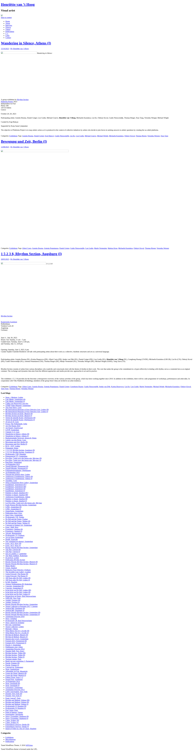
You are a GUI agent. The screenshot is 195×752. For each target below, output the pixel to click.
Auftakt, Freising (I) (12, 602)
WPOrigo (29, 745)
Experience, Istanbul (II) (14, 529)
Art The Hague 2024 (12, 426)
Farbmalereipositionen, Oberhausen (18, 470)
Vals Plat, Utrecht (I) (12, 552)
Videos (7, 29)
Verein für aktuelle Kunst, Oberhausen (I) (20, 420)
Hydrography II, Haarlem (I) (15, 708)
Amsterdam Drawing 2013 (14, 690)
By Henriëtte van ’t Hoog (19, 49)
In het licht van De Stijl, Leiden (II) (17, 592)
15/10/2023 (5, 49)
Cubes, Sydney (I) (11, 722)
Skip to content (6, 17)
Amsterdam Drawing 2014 (14, 649)
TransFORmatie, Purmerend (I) (16, 468)
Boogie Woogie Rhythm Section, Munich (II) (21, 562)
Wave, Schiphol (11, 619)
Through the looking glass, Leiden (17, 474)
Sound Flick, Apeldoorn (14, 679)
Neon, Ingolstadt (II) (12, 683)
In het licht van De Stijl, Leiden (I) (17, 594)
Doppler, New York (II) (13, 694)
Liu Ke (72, 136)
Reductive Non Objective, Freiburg (18, 570)
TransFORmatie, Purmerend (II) (16, 466)
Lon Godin (80, 136)
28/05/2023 (5, 259)
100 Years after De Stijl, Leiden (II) (17, 578)
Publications (9, 31)
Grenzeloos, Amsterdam (14, 688)
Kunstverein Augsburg (9, 322)
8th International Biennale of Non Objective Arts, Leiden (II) (27, 410)
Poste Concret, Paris (13, 698)
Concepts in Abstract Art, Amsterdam (18, 525)
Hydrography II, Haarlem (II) (15, 706)
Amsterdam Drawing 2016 (14, 617)
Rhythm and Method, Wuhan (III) (17, 700)
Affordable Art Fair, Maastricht (16, 671)
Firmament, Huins (11, 448)
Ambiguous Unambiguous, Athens (17, 497)
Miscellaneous (10, 739)
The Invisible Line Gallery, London (18, 572)
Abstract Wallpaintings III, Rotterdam (18, 584)
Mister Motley (10, 566)
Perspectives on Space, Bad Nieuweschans (20, 596)
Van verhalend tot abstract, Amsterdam (19, 541)
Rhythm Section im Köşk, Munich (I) (18, 416)
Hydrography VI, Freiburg (14, 535)
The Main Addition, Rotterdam (16, 556)
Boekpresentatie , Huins (20, 438)
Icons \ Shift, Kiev (11, 527)
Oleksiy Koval (129, 136)
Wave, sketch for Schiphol (14, 623)
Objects (8, 27)
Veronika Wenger (153, 136)
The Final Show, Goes (13, 408)
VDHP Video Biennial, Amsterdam (18, 405)
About (7, 23)
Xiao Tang (164, 136)
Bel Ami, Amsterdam (12, 625)
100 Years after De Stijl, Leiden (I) (17, 580)
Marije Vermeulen (100, 248)
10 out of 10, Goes (12, 422)
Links (7, 36)
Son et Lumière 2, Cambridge (16, 554)
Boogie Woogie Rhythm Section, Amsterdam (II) (22, 612)
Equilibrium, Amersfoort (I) (15, 491)
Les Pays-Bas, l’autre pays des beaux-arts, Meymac (23, 503)
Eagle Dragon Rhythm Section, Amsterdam (20, 505)
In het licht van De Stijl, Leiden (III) (18, 590)
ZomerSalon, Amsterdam (14, 511)
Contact (8, 38)
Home (7, 21)
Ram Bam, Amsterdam (13, 462)
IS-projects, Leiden (12, 558)
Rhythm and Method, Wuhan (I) (16, 704)
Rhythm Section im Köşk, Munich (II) (19, 414)
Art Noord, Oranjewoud (14, 428)
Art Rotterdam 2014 (12, 681)
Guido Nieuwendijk (62, 136)
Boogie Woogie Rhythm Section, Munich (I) (21, 564)
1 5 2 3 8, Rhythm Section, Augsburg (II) (20, 450)
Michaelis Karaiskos (116, 136)
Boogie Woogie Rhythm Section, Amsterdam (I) (22, 614)
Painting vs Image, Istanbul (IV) (16, 493)
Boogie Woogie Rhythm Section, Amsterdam (21, 548)
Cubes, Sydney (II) (12, 720)
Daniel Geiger (39, 136)
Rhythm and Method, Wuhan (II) (17, 702)
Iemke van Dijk (104, 387)
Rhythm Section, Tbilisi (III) (15, 653)
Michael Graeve (90, 136)
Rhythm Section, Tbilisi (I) (14, 657)
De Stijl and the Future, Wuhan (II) (17, 521)
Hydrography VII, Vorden (14, 517)
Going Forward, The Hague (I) (16, 576)
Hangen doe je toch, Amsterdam (16, 639)
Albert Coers (26, 248)
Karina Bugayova (117, 387)
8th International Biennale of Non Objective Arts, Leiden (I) (26, 412)
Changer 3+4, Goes (12, 432)
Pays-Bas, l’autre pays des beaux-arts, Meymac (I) (23, 460)
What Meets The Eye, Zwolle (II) (17, 631)
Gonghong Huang (76, 387)
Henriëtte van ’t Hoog (18, 4)
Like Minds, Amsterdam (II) (15, 399)
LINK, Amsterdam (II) (13, 507)
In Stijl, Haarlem (11, 582)
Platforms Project (7, 102)
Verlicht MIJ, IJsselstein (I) (14, 610)
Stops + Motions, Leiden (14, 397)
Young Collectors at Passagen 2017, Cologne (21, 606)
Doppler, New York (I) (13, 696)
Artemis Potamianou (51, 248)
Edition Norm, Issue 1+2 (14, 677)
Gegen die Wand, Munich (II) (16, 673)
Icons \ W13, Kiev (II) (13, 543)
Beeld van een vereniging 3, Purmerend (19, 661)
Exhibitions (13, 136)
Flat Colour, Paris (11, 710)
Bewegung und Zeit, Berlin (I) (24, 141)
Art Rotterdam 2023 (12, 464)
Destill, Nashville (11, 539)
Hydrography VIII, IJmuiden (15, 454)
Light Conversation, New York (16, 692)
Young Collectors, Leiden (14, 627)
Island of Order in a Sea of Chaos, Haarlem (20, 729)
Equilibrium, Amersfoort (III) (15, 487)
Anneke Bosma (27, 136)
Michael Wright (102, 136)
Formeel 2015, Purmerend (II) (16, 641)
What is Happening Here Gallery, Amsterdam (21, 483)
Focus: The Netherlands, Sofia (16, 424)
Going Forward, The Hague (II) (16, 574)
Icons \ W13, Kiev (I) (13, 545)
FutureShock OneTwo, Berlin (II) (17, 725)
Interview (8, 25)
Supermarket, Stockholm (14, 714)
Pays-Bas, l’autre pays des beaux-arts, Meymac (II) (23, 458)
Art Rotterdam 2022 (12, 472)
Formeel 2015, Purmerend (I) (15, 643)
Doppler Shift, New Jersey (14, 651)
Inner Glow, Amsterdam (14, 515)
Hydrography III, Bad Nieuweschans (18, 621)
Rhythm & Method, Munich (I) (16, 637)
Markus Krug (112, 248)
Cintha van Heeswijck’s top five (16, 403)
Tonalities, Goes (11, 481)
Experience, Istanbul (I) (13, 531)
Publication (13, 513)
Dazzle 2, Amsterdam (13, 645)
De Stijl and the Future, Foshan (16, 519)
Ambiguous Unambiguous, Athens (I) (18, 479)
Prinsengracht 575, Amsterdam (16, 456)
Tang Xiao (4, 389)
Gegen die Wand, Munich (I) (15, 675)
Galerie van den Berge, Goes (15, 440)
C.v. (6, 33)
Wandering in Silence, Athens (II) (17, 434)
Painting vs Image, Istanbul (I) (16, 501)
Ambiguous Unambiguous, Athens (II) (19, 477)
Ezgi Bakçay (49, 136)
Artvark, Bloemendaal (13, 533)
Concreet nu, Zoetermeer (14, 667)
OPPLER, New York (13, 598)
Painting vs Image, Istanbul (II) (16, 499)
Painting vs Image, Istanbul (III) (16, 495)
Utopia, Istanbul (11, 568)
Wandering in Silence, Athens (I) (26, 43)
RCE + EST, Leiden (12, 446)
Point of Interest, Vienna (14, 712)
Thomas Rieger (141, 136)
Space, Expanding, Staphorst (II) (17, 716)
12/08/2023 (5, 147)
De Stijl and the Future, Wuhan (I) (17, 523)
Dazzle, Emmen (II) (12, 663)
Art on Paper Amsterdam (14, 537)
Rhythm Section (23, 100)
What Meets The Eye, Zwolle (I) (17, 633)
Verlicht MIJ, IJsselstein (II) (15, 608)
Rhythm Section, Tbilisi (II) (15, 655)
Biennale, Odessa (11, 629)
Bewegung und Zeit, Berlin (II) (16, 442)
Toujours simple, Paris (13, 659)
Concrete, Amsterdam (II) (14, 586)
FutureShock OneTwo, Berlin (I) (17, 727)
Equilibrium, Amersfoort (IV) (15, 485)
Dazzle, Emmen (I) (12, 665)
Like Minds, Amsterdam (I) (15, 401)
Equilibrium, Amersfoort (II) (15, 489)
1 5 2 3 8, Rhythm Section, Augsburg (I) (31, 254)
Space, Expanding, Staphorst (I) (16, 718)
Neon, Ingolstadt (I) (12, 686)
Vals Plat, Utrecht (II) (13, 550)
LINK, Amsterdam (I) (13, 509)
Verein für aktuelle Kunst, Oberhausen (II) (20, 418)
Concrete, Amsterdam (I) (14, 588)
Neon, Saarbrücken (12, 669)
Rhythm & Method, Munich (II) (16, 635)
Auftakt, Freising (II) (12, 600)
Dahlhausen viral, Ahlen (14, 647)
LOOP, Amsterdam (12, 430)
